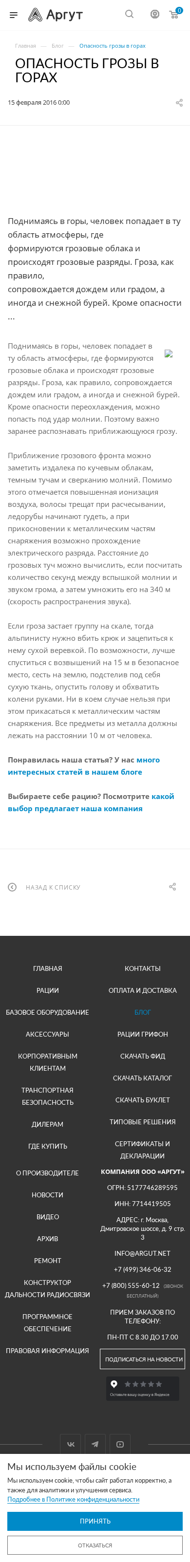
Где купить (47, 1146)
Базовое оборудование (47, 1012)
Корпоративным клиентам (47, 1062)
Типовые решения (143, 1122)
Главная (47, 968)
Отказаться (95, 1545)
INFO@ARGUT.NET (142, 1253)
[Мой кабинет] (155, 15)
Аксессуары (47, 1034)
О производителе (47, 1173)
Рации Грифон (142, 1034)
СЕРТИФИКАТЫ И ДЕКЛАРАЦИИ (142, 1150)
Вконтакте (70, 1444)
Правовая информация (47, 1351)
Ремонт (47, 1260)
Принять (95, 1521)
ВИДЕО (48, 1217)
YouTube (120, 1444)
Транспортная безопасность (47, 1096)
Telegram (95, 1444)
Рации (48, 990)
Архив (47, 1239)
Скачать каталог (142, 1078)
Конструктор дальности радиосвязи (47, 1289)
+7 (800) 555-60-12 (131, 1285)
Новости (47, 1195)
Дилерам (47, 1124)
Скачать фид (142, 1056)
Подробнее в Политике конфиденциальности (73, 1499)
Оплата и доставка (143, 990)
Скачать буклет (142, 1100)
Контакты (143, 968)
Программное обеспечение (47, 1323)
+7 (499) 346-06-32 (142, 1269)
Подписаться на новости (144, 1359)
